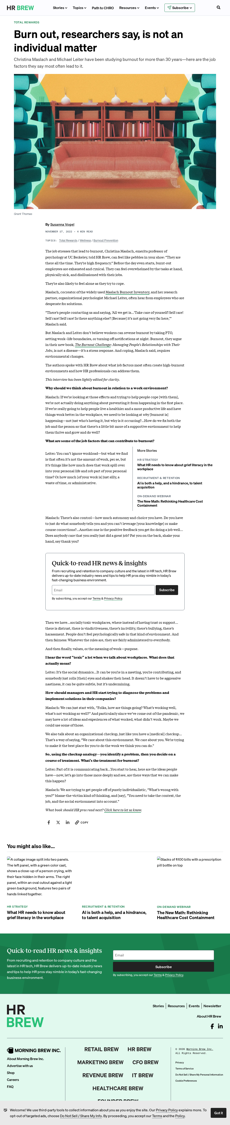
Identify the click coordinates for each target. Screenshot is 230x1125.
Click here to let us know (122, 809)
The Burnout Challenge (93, 344)
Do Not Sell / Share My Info (81, 1115)
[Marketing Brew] (100, 1062)
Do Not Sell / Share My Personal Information (199, 1074)
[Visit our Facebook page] (212, 1026)
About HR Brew (209, 1016)
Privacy (179, 1062)
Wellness (85, 240)
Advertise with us (20, 1065)
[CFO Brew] (146, 1062)
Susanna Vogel (62, 224)
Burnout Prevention (105, 240)
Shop (11, 1072)
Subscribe (167, 590)
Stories (58, 7)
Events (150, 7)
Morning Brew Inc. (199, 1049)
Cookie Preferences (186, 1080)
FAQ (10, 1086)
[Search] (218, 7)
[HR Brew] (139, 1049)
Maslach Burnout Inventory (127, 291)
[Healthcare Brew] (118, 1088)
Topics (78, 7)
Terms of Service (184, 1068)
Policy (180, 1115)
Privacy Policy (167, 1109)
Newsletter (212, 1005)
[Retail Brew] (102, 1049)
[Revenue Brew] (103, 1075)
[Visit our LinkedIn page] (220, 1026)
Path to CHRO (103, 7)
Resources (127, 7)
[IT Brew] (142, 1075)
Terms (157, 1115)
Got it (218, 1112)
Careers (13, 1079)
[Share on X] (58, 822)
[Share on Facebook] (48, 822)
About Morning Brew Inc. (25, 1058)
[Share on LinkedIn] (67, 822)
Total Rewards (68, 240)
